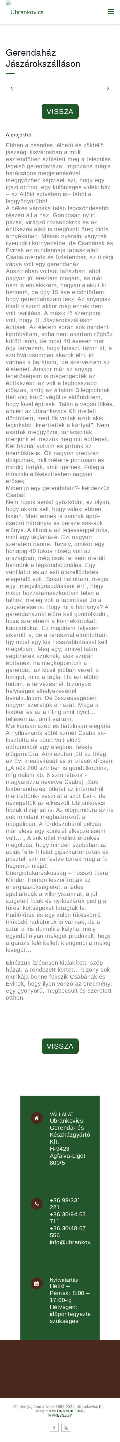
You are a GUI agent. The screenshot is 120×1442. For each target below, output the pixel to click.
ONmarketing (71, 1410)
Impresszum (60, 1415)
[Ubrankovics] (25, 11)
